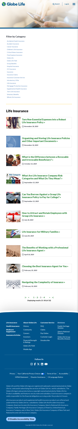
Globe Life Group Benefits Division (64, 338)
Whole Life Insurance (13, 97)
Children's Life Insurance (14, 49)
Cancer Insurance (12, 47)
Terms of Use (52, 374)
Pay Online (44, 333)
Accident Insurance (13, 44)
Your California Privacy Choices (29, 374)
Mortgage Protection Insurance (17, 86)
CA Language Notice (55, 377)
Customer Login (46, 337)
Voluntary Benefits (13, 94)
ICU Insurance (11, 69)
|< (25, 297)
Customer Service (47, 323)
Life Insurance (11, 83)
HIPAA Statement (21, 377)
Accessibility (63, 374)
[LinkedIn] (42, 364)
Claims (42, 330)
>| (53, 297)
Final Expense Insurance (14, 55)
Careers (26, 333)
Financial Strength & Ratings (30, 341)
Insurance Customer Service (16, 77)
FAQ (42, 326)
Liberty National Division (64, 332)
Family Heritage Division (63, 327)
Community (27, 330)
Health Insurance (12, 326)
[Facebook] (35, 364)
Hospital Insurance (13, 66)
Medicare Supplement (11, 330)
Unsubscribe (45, 340)
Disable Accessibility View (22, 419)
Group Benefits (12, 63)
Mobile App (27, 349)
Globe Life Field (12, 61)
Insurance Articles (13, 335)
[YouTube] (46, 364)
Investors (26, 337)
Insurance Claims (12, 75)
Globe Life (10, 58)
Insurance (10, 72)
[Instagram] (31, 364)
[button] (74, 4)
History (26, 326)
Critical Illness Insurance (14, 52)
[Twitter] (38, 364)
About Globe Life (30, 323)
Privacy (12, 374)
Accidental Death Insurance (15, 41)
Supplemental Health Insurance (17, 89)
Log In (67, 4)
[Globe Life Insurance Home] (13, 4)
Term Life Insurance (13, 91)
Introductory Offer (13, 80)
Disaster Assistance (38, 377)
